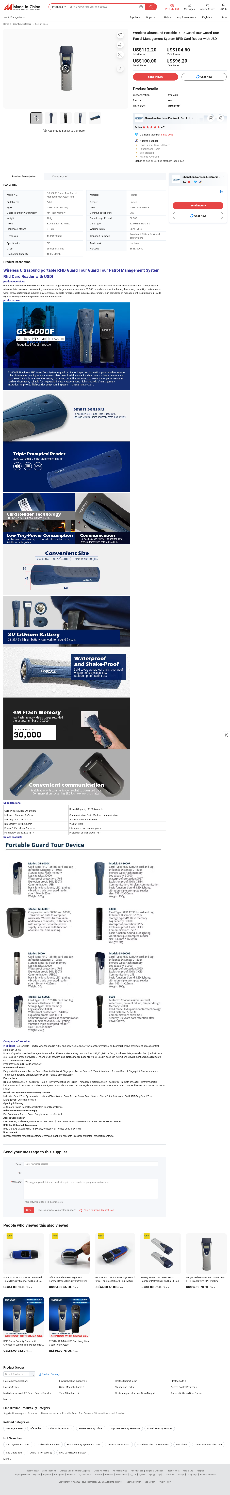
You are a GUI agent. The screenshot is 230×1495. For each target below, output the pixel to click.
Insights (200, 1470)
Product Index (173, 1470)
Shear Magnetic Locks (70, 1387)
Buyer (149, 17)
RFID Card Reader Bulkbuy (73, 1452)
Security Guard (41, 24)
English (36, 1474)
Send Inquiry (155, 76)
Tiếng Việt (192, 1474)
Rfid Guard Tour (14, 1452)
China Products (49, 1470)
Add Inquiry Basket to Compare (66, 130)
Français (71, 1474)
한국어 (142, 1474)
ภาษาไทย (170, 1474)
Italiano (98, 1474)
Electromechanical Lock (15, 1381)
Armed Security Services (159, 1428)
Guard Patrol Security (41, 1452)
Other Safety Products (60, 1428)
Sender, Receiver (14, 1428)
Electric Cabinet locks (126, 1381)
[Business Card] (221, 191)
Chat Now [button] (206, 76)
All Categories (15, 17)
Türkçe (181, 1474)
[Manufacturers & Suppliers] (21, 6)
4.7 (185, 181)
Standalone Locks (124, 1387)
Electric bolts (177, 1381)
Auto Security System (119, 1444)
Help (166, 17)
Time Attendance (68, 1393)
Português (59, 1474)
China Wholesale (101, 1470)
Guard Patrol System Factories (153, 1444)
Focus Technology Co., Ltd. (93, 1481)
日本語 (152, 1474)
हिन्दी (160, 1474)
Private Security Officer (91, 1428)
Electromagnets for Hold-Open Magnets (135, 1393)
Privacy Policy (165, 1481)
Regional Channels (154, 1470)
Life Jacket (35, 1428)
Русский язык (85, 1474)
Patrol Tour (182, 1444)
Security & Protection (22, 24)
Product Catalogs (50, 1374)
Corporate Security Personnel (125, 1428)
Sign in (223, 8)
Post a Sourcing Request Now (96, 1210)
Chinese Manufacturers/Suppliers (75, 1470)
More (6, 1458)
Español (47, 1474)
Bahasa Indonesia (208, 1474)
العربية (133, 1474)
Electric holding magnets (72, 1381)
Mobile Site (188, 1470)
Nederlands (121, 1474)
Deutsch (109, 1474)
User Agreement (134, 1481)
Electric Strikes (11, 1387)
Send (28, 1210)
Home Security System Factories (84, 1444)
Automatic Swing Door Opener (186, 1393)
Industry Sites (136, 1470)
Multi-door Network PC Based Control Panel (26, 1393)
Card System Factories (18, 1444)
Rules (224, 17)
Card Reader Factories (48, 1444)
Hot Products (32, 1470)
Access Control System (183, 1387)
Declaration (150, 1481)
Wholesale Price (119, 1470)
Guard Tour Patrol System (208, 1444)
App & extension (185, 17)
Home (6, 24)
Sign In (138, 160)
